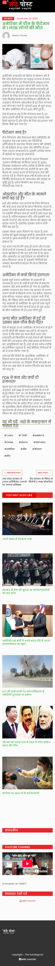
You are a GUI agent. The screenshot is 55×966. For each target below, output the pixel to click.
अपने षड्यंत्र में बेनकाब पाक (17, 539)
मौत (8, 455)
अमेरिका (10, 449)
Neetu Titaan (19, 35)
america (39, 435)
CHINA (9, 442)
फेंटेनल (38, 449)
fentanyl (40, 442)
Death (24, 442)
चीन (24, 449)
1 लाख (24, 435)
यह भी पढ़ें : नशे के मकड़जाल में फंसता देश (26, 423)
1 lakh (9, 435)
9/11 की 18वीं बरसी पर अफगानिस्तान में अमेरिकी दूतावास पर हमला (23, 693)
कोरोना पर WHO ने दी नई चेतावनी (20, 793)
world (8, 18)
